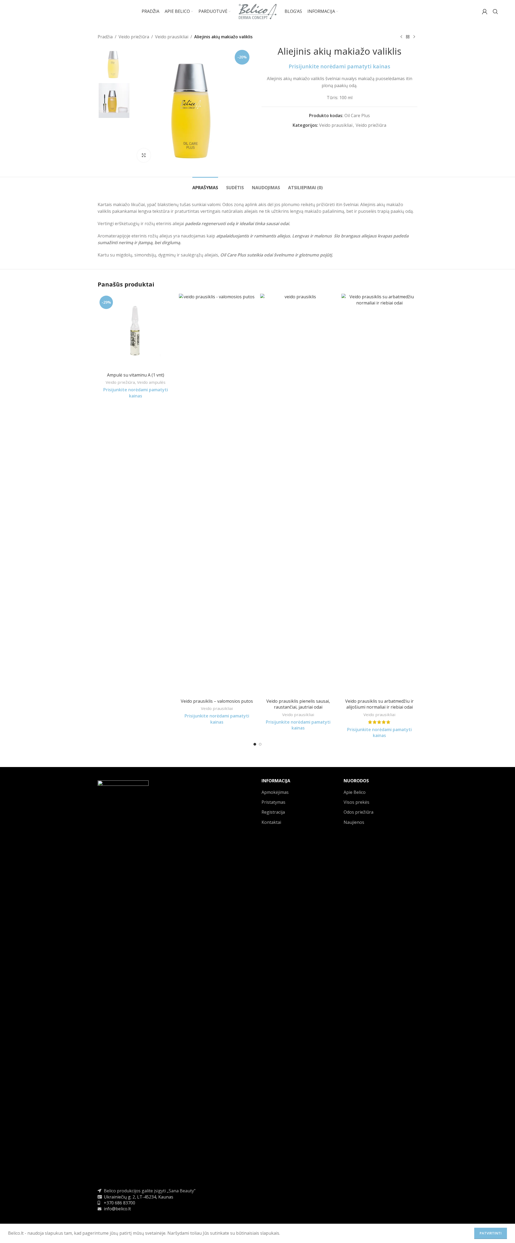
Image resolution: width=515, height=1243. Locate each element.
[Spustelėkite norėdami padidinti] (143, 155)
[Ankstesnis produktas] (401, 37)
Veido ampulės (151, 382)
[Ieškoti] (495, 11)
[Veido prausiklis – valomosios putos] (217, 495)
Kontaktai (271, 822)
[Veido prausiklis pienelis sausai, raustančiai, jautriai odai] (298, 495)
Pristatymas (273, 802)
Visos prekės (356, 802)
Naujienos (354, 822)
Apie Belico (355, 792)
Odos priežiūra (358, 812)
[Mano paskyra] (484, 11)
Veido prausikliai (171, 37)
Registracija (273, 812)
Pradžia (105, 37)
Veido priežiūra (134, 37)
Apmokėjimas (275, 792)
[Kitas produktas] (414, 37)
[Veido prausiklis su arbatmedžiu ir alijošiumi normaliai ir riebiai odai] (379, 495)
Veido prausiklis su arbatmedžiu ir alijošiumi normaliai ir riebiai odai (379, 704)
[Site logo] (258, 11)
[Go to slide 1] (254, 744)
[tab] (205, 185)
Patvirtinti (491, 1233)
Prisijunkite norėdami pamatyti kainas (339, 66)
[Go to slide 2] (260, 744)
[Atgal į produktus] (407, 37)
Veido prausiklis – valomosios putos (217, 701)
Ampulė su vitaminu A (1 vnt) (135, 375)
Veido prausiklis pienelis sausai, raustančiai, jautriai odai (298, 704)
